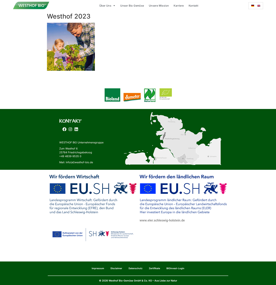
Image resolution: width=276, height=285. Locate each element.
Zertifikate (154, 268)
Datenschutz (135, 268)
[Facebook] (64, 129)
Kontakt (193, 5)
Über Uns (105, 5)
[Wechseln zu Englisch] (259, 6)
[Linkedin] (76, 129)
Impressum (98, 268)
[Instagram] (70, 129)
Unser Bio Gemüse (132, 5)
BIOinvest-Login (175, 268)
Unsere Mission (159, 5)
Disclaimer (116, 268)
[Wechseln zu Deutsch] (253, 6)
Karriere (179, 5)
